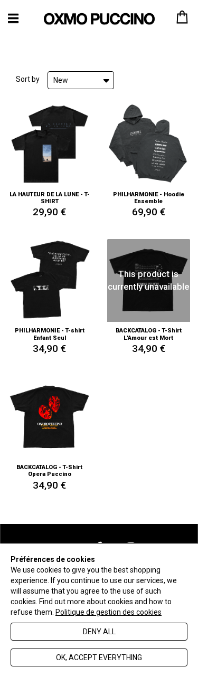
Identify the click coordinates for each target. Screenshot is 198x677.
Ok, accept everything (99, 657)
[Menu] (13, 18)
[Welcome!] (99, 19)
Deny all (99, 631)
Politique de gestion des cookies (108, 612)
